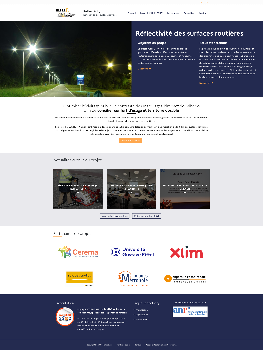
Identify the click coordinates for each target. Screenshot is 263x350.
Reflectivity (91, 11)
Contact (203, 12)
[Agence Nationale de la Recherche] (190, 312)
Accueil (132, 12)
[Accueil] (65, 13)
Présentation (142, 309)
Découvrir (143, 68)
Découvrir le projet (130, 140)
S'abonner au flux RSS (145, 215)
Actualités (189, 12)
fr (201, 2)
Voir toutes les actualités (115, 215)
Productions (141, 319)
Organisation (142, 314)
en (207, 2)
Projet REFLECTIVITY (151, 12)
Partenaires (173, 12)
